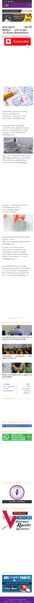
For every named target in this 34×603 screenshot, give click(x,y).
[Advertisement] (17, 66)
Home (6, 601)
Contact (27, 601)
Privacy (20, 601)
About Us (13, 601)
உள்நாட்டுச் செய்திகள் (22, 36)
